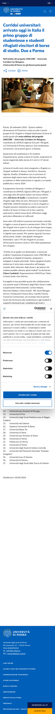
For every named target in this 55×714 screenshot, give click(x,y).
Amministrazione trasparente (15, 674)
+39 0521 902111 (13, 651)
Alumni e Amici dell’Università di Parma (19, 669)
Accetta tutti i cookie (27, 395)
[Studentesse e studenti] (27, 95)
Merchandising (9, 692)
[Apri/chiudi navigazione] (50, 11)
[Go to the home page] (14, 10)
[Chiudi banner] (51, 309)
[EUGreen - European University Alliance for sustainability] (15, 14)
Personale (7, 703)
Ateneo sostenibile (11, 680)
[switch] (48, 361)
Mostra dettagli (40, 387)
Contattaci (40, 711)
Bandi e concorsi (10, 686)
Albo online (8, 663)
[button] (5, 3)
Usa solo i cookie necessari (27, 403)
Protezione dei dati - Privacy (15, 709)
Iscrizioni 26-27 (40, 705)
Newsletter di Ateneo (12, 697)
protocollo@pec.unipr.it (16, 654)
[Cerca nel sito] (44, 11)
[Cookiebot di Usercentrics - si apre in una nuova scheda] (35, 308)
